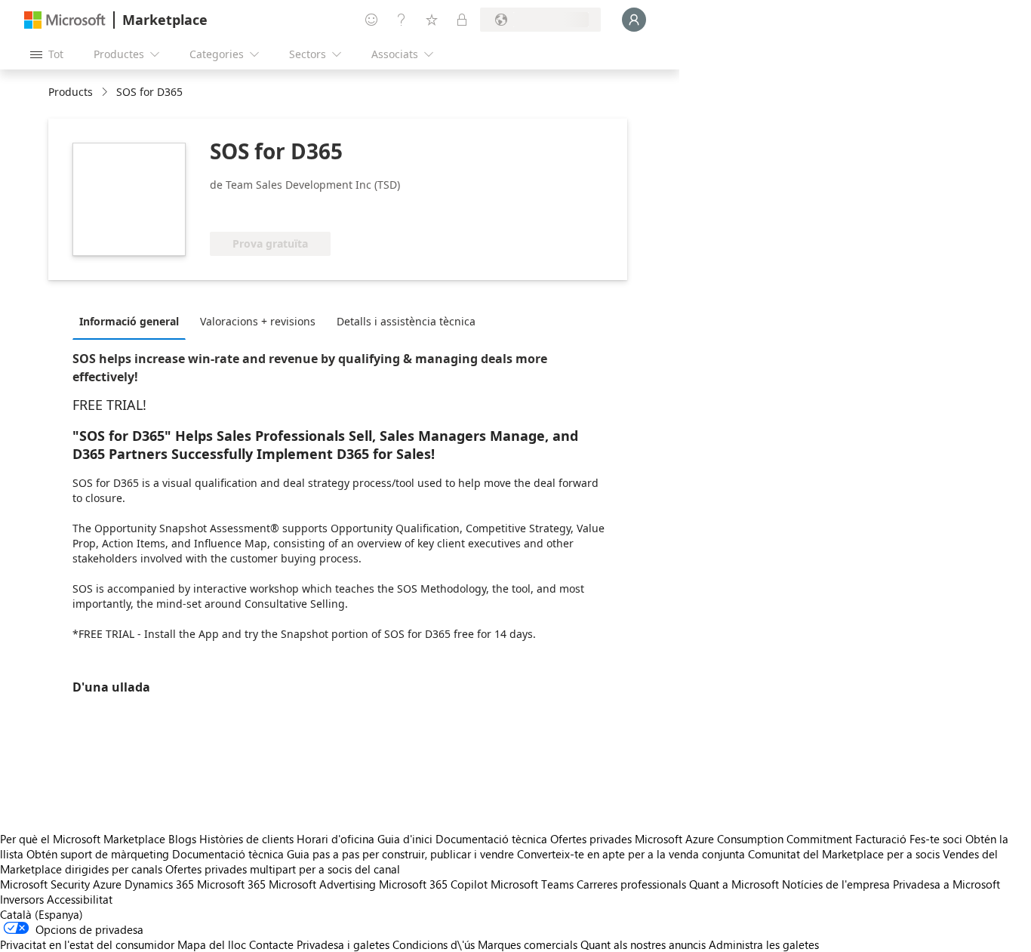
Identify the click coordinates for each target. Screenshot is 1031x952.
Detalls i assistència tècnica (406, 321)
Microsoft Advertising (322, 884)
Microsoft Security (45, 884)
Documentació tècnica (491, 838)
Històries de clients (246, 838)
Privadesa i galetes (343, 944)
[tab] (132, 320)
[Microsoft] (65, 20)
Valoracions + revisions (257, 321)
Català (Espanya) (41, 914)
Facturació (880, 838)
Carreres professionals (631, 884)
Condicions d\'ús (433, 944)
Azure (107, 884)
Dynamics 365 (159, 884)
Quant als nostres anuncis (643, 944)
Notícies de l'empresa (836, 884)
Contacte (271, 944)
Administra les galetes (764, 944)
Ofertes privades (591, 838)
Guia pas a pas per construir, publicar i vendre (400, 853)
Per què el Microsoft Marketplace (82, 838)
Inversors (22, 899)
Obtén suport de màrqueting (97, 853)
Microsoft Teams (532, 884)
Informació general (129, 321)
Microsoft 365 (231, 884)
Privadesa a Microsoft (946, 884)
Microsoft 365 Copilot (433, 884)
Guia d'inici (404, 838)
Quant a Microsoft (734, 884)
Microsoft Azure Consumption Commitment (745, 838)
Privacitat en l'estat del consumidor (87, 944)
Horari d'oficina (335, 838)
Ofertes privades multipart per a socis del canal (282, 869)
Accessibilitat (79, 899)
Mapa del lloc (211, 944)
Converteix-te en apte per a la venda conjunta (631, 853)
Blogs (182, 838)
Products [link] (70, 92)
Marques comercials (527, 944)
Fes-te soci (935, 838)
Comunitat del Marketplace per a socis (844, 853)
